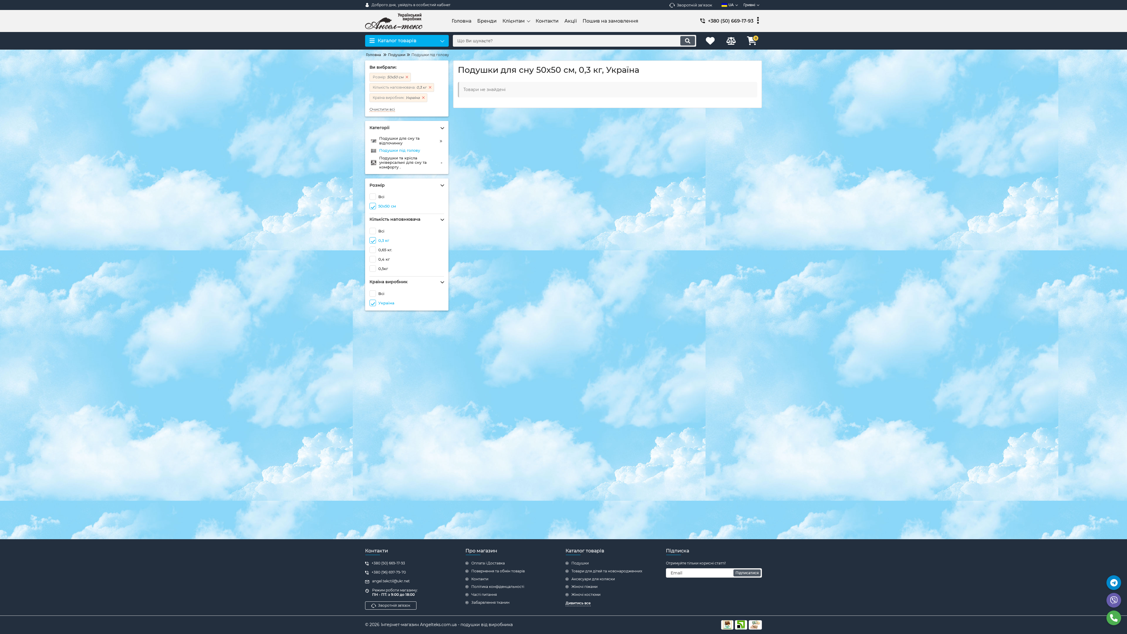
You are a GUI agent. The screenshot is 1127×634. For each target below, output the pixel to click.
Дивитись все (578, 603)
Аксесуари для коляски (593, 579)
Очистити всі (382, 109)
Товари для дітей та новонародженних (606, 571)
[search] (687, 40)
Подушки (580, 563)
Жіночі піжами (584, 586)
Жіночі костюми (585, 594)
